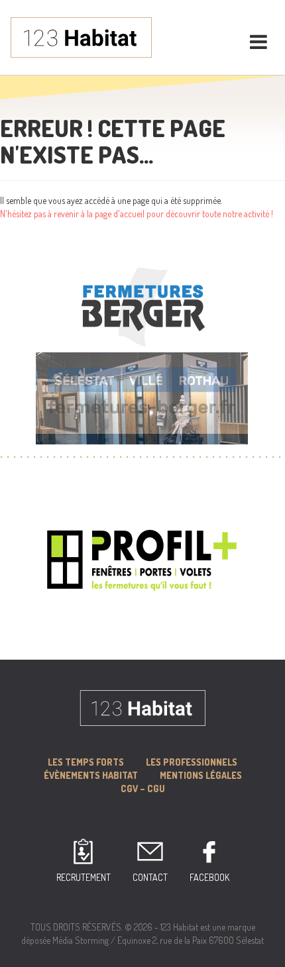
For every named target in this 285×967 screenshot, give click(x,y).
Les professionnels (191, 762)
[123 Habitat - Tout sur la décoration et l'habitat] (81, 36)
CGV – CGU (143, 788)
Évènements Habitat (91, 775)
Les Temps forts (86, 762)
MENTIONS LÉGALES (201, 775)
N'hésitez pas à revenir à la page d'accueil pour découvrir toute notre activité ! (136, 213)
